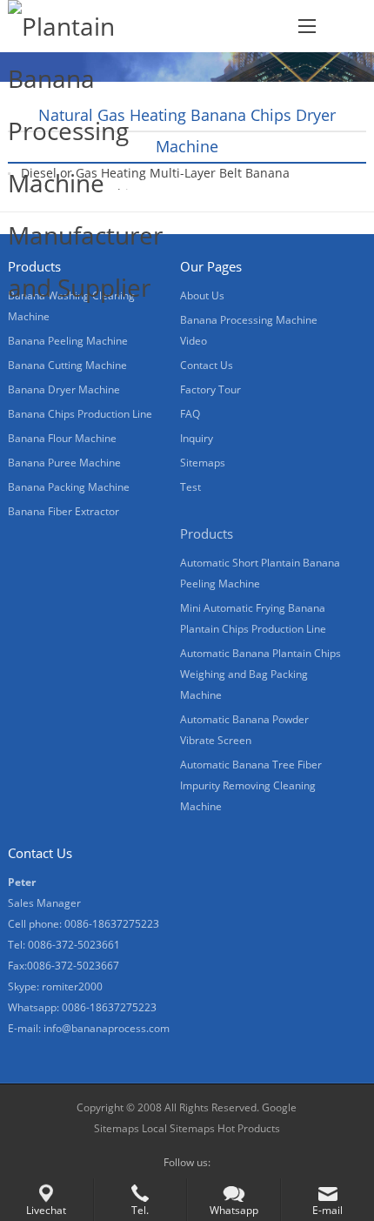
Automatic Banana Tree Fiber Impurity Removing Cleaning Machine (251, 785)
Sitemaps (202, 462)
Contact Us (206, 365)
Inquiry (196, 438)
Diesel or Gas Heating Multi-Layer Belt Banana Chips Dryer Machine (155, 183)
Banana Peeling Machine (68, 340)
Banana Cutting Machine (67, 365)
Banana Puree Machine (64, 462)
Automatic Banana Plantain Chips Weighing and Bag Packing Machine (260, 674)
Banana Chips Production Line (80, 413)
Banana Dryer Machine (64, 389)
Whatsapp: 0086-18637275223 (82, 1007)
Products (206, 533)
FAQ (190, 413)
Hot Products (247, 1128)
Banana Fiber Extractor (63, 511)
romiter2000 (72, 986)
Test (190, 487)
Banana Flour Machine (62, 438)
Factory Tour (210, 389)
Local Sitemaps (178, 1128)
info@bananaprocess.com (106, 1028)
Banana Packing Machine (69, 487)
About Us (202, 295)
